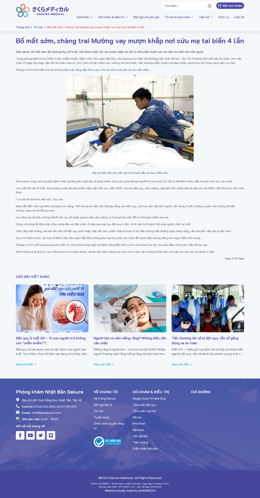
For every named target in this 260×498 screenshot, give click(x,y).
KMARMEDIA (146, 490)
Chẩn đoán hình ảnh (145, 448)
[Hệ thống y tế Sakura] (43, 10)
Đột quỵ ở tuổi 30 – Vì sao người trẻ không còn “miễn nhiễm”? (51, 340)
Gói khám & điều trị (111, 17)
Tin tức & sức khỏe (177, 17)
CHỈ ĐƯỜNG (200, 391)
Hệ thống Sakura (104, 398)
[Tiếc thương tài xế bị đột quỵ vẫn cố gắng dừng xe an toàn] (208, 308)
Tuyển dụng (101, 417)
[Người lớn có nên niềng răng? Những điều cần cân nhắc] (130, 308)
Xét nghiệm (140, 436)
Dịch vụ (223, 17)
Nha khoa (139, 423)
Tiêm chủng (140, 442)
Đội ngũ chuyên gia (146, 17)
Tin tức (38, 27)
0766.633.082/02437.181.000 (55, 406)
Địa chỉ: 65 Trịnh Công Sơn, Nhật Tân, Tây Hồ (52, 400)
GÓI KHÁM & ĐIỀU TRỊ (151, 391)
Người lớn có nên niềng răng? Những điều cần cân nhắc (130, 340)
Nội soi (137, 417)
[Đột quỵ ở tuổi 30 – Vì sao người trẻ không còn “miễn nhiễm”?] (52, 308)
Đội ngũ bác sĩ (103, 405)
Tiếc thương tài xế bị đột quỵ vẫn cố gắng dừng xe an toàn (205, 340)
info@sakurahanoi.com (46, 413)
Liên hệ (239, 17)
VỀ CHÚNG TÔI (106, 391)
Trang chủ (23, 27)
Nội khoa (138, 430)
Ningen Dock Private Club (149, 398)
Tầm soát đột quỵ (144, 405)
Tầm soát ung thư (144, 411)
